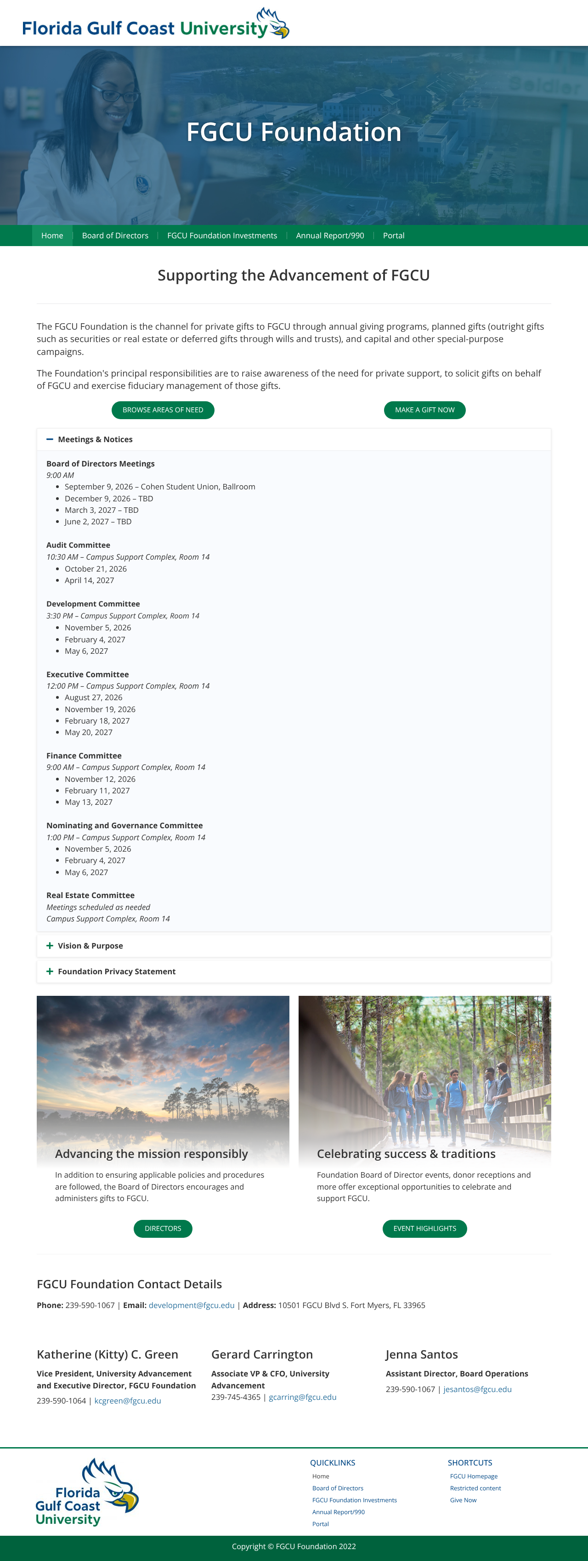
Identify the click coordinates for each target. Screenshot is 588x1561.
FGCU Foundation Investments (222, 235)
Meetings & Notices (95, 440)
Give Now (463, 1500)
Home (52, 235)
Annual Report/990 (330, 235)
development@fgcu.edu (192, 1305)
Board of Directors (115, 235)
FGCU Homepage (474, 1476)
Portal (394, 235)
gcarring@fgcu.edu (303, 1397)
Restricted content (475, 1488)
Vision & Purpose (90, 946)
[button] (163, 410)
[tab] (294, 439)
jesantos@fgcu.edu (477, 1389)
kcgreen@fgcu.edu (128, 1400)
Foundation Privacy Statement (116, 972)
